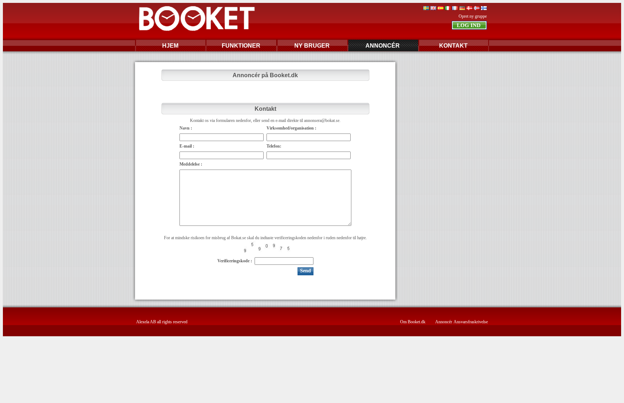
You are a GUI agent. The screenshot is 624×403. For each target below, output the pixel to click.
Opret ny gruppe (473, 16)
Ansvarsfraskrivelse (471, 321)
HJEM (170, 46)
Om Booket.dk (412, 321)
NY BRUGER (312, 46)
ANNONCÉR (382, 46)
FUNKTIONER (241, 46)
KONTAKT (453, 46)
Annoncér (443, 321)
